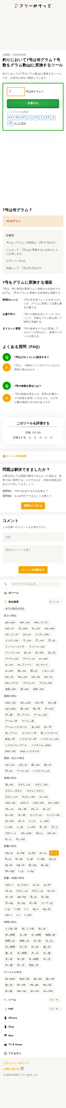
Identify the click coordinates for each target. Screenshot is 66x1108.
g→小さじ (23, 885)
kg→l (35, 909)
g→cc (36, 885)
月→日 (34, 953)
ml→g (8, 891)
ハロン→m (48, 671)
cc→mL (44, 797)
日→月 (23, 947)
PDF (9, 1008)
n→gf (30, 859)
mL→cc (9, 809)
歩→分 (51, 652)
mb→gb (34, 985)
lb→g (8, 859)
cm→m (27, 634)
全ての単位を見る (14, 608)
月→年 (8, 959)
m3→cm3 (26, 833)
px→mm (48, 991)
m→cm (9, 664)
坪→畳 (8, 715)
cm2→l (9, 885)
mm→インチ (41, 622)
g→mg (20, 853)
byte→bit (24, 979)
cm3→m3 (38, 803)
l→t (26, 909)
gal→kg (22, 897)
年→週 (8, 965)
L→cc (32, 821)
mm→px (21, 991)
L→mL (8, 827)
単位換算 (21, 456)
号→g (54, 853)
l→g (7, 909)
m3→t (8, 915)
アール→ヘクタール (16, 727)
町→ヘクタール (49, 733)
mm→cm (25, 622)
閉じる (53, 602)
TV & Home (13, 1044)
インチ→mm (42, 634)
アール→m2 (40, 715)
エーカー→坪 (29, 733)
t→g (21, 871)
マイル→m (28, 683)
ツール (10, 999)
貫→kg (32, 865)
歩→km (39, 652)
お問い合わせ (11, 1068)
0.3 (10, 117)
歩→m (27, 652)
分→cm (36, 628)
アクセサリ (12, 1053)
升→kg (9, 903)
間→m (33, 671)
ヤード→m (28, 658)
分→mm (23, 628)
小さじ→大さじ (13, 791)
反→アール (11, 733)
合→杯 (21, 815)
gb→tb (8, 985)
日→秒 (37, 941)
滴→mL (9, 784)
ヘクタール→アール (16, 745)
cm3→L (24, 803)
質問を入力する (33, 505)
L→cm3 (44, 821)
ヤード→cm (11, 658)
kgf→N (20, 865)
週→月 (8, 953)
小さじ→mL (41, 784)
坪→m (8, 771)
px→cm (35, 991)
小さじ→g (21, 891)
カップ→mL (53, 815)
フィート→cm (36, 646)
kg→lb (8, 865)
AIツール (11, 592)
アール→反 (28, 721)
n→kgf (40, 859)
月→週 (46, 953)
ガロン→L (10, 833)
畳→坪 (36, 709)
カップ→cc (36, 815)
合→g (33, 897)
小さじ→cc (24, 784)
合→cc (46, 809)
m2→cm (9, 765)
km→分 (9, 677)
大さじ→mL (28, 797)
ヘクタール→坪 (28, 739)
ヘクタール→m (41, 771)
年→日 (46, 959)
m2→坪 (39, 703)
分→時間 (36, 935)
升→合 (43, 827)
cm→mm (49, 628)
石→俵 (32, 903)
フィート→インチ (14, 646)
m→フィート (25, 664)
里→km (25, 689)
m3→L (39, 833)
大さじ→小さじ (35, 791)
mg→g (8, 853)
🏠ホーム (8, 456)
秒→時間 (10, 935)
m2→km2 (10, 709)
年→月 (20, 965)
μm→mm (10, 622)
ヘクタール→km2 (41, 745)
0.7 (24, 117)
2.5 (47, 117)
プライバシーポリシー (16, 1063)
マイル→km (45, 683)
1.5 (35, 117)
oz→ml (9, 897)
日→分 (49, 941)
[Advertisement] (33, 1103)
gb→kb (37, 979)
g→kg (32, 853)
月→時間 (22, 953)
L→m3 (31, 827)
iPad (9, 1026)
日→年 (34, 947)
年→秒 (20, 959)
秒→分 (42, 928)
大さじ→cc (11, 797)
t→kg (30, 871)
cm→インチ (11, 634)
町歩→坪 (10, 739)
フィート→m (12, 652)
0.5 (17, 117)
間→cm (22, 671)
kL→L (8, 839)
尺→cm (40, 640)
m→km (9, 671)
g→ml (47, 885)
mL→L (34, 809)
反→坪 (47, 727)
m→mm (43, 658)
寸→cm (27, 640)
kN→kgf (9, 871)
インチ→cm (11, 640)
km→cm (22, 677)
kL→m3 (20, 839)
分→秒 (23, 935)
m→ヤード (42, 664)
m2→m (23, 765)
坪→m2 (49, 709)
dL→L (21, 821)
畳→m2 (24, 709)
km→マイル (11, 683)
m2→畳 (52, 703)
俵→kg (44, 865)
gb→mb (50, 979)
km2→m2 (10, 751)
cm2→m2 (10, 703)
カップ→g (46, 903)
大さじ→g (37, 891)
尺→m (51, 640)
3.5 (10, 123)
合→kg (44, 897)
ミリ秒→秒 (11, 928)
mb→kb (47, 985)
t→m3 (28, 915)
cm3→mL (10, 803)
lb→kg (19, 859)
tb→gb (8, 991)
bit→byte (10, 979)
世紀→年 (33, 965)
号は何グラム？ (35, 91)
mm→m (9, 628)
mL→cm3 (53, 803)
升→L (55, 827)
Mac (9, 1035)
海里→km (10, 689)
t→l (18, 915)
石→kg (21, 903)
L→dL (20, 827)
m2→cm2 (25, 703)
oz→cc (51, 891)
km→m (48, 677)
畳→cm (35, 765)
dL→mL (9, 821)
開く (53, 1000)
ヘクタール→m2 (49, 739)
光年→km (38, 689)
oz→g (43, 853)
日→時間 (10, 947)
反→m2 (36, 727)
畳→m (47, 765)
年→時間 (33, 959)
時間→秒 (50, 935)
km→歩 (36, 677)
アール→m (22, 771)
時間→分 (10, 941)
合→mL (9, 815)
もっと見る (20, 123)
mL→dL (22, 809)
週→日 (46, 947)
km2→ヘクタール (29, 751)
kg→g (52, 859)
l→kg (17, 909)
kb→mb (21, 985)
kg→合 (46, 909)
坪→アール (23, 715)
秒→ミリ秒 (28, 928)
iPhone (10, 1017)
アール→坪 (11, 721)
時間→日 (24, 941)
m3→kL (51, 833)
